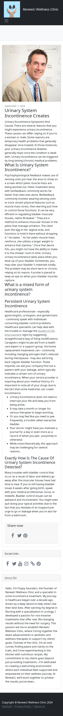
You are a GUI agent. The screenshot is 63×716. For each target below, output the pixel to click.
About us (39, 706)
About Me (11, 578)
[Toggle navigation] (6, 20)
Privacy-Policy (23, 706)
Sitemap (7, 706)
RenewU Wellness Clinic (40, 9)
